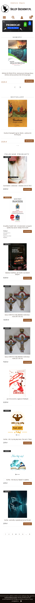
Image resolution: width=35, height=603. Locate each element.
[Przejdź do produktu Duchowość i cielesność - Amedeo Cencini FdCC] (17, 169)
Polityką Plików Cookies (10, 597)
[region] (17, 26)
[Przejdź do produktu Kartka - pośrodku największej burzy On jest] (17, 504)
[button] (4, 17)
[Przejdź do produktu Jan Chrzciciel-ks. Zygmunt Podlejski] (17, 383)
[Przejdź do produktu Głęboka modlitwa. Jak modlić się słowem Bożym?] (17, 256)
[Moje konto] (22, 17)
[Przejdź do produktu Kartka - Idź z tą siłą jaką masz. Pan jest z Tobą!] (17, 423)
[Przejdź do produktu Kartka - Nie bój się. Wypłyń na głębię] (17, 463)
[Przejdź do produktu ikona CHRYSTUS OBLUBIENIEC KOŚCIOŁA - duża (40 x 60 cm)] (17, 299)
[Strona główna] (17, 8)
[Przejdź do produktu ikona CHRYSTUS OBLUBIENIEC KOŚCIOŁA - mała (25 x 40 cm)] (17, 341)
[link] (17, 26)
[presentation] (15, 87)
